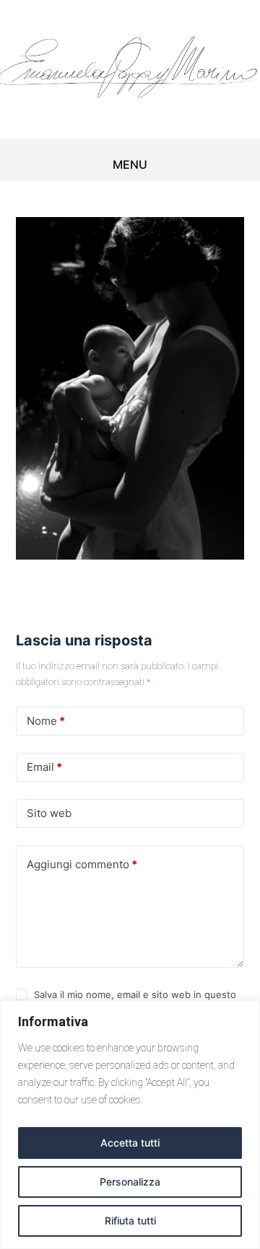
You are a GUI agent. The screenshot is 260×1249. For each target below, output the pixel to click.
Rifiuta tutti (130, 1220)
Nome (46, 721)
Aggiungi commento (82, 864)
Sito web (49, 813)
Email (44, 767)
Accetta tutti (130, 1143)
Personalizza (130, 1181)
